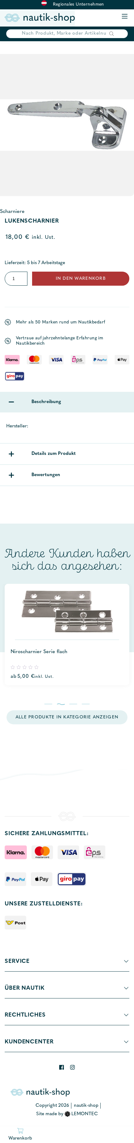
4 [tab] (86, 704)
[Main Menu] (124, 17)
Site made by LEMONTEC (67, 1114)
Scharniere (12, 211)
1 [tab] (48, 704)
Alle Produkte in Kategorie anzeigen (67, 717)
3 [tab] (73, 704)
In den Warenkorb (81, 278)
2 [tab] (61, 704)
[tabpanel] (67, 634)
